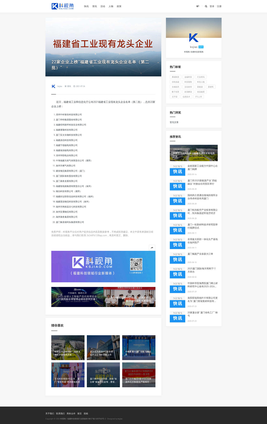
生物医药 (175, 87)
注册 (219, 6)
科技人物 (201, 82)
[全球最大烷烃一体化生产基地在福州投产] (177, 245)
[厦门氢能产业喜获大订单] (177, 260)
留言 (79, 413)
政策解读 (188, 92)
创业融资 (201, 92)
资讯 (94, 6)
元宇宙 (174, 97)
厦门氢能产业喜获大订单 (200, 253)
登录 (212, 6)
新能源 (200, 87)
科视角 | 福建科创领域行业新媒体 (74, 419)
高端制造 (175, 77)
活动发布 (188, 87)
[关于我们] (103, 266)
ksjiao (59, 86)
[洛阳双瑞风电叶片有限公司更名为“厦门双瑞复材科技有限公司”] (177, 304)
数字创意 (175, 92)
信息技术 (186, 97)
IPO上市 (198, 97)
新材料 (211, 87)
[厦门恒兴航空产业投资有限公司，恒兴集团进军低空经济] (177, 216)
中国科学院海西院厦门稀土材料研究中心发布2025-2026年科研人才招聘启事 (203, 286)
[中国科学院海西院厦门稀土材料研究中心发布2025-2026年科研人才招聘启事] (177, 289)
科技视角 (188, 82)
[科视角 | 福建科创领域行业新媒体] (62, 6)
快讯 (86, 6)
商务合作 (71, 413)
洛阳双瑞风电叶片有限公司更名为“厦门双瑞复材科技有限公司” (203, 301)
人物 (111, 6)
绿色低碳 (175, 82)
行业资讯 (201, 77)
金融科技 (188, 77)
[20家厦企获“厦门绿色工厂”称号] (177, 318)
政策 (119, 6)
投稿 (86, 413)
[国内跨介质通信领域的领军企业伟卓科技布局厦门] (177, 201)
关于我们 (49, 413)
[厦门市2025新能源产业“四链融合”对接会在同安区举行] (177, 186)
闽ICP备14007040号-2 (97, 419)
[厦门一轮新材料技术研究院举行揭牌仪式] (177, 230)
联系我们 (60, 413)
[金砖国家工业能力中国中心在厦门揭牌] (177, 172)
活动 (102, 6)
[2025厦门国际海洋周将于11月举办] (177, 274)
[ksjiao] (193, 37)
